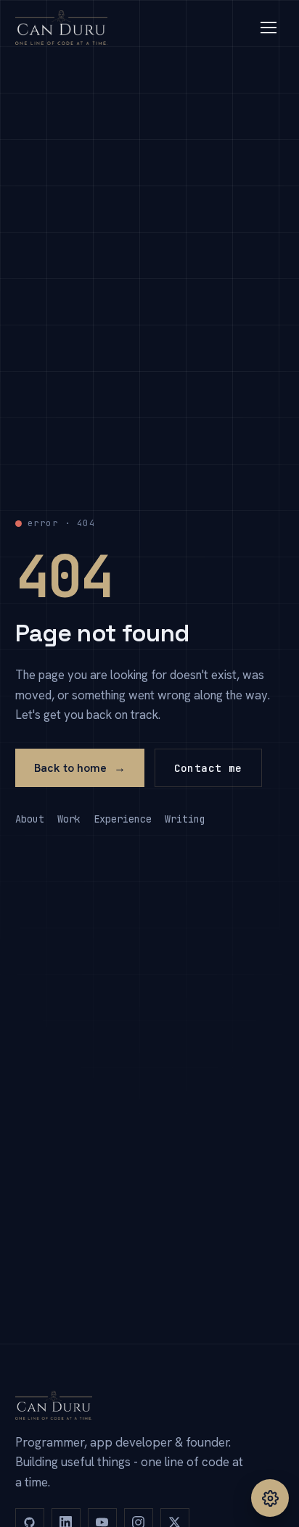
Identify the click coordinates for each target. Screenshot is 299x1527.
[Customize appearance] (270, 1498)
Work (69, 818)
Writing (185, 818)
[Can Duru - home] (61, 27)
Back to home (80, 767)
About (29, 818)
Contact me (208, 768)
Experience (123, 818)
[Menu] (268, 27)
